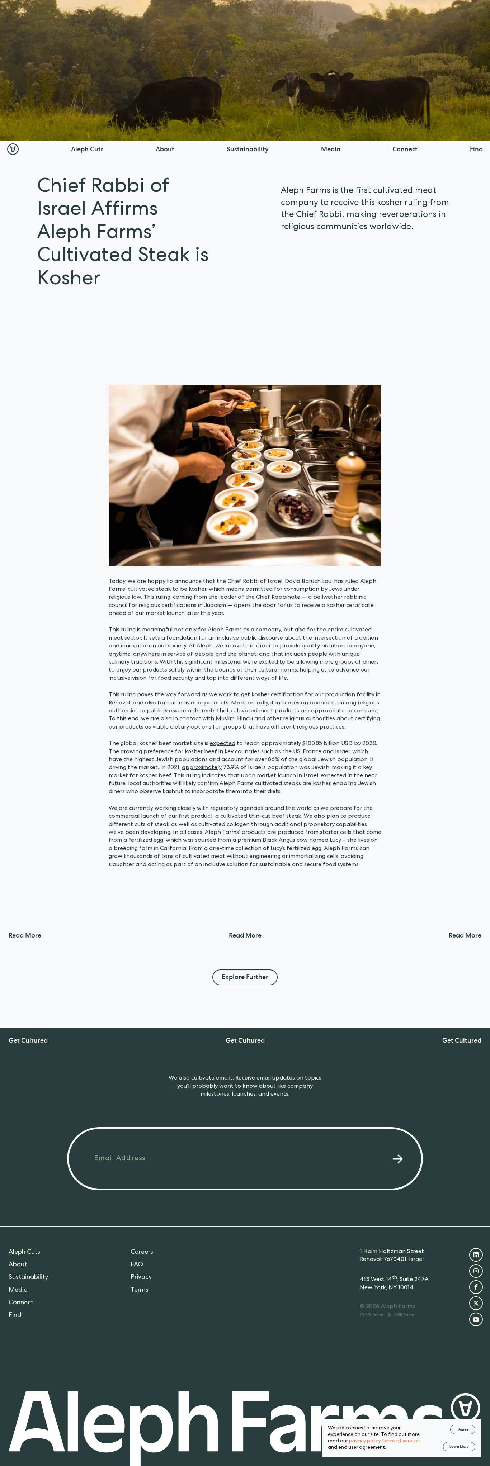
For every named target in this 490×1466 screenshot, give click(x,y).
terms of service (400, 1441)
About (18, 1265)
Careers (142, 1252)
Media (18, 1290)
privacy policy (364, 1441)
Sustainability (28, 1277)
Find (15, 1315)
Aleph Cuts (24, 1252)
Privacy (141, 1277)
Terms (140, 1290)
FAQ (137, 1265)
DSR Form (404, 1315)
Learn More (459, 1447)
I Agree (463, 1430)
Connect (21, 1302)
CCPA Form (371, 1315)
